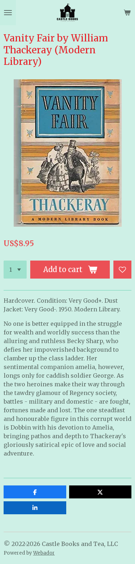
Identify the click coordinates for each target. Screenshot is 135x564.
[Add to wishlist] (122, 270)
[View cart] (127, 12)
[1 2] (15, 270)
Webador (44, 553)
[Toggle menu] (8, 12)
